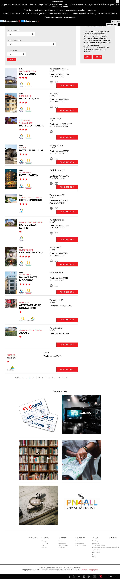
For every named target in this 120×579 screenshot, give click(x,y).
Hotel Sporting (30, 200)
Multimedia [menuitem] (96, 552)
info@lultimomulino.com (56, 261)
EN (115, 577)
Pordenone (25, 172)
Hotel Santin (28, 175)
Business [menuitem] (62, 548)
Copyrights (93, 570)
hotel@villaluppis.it (56, 233)
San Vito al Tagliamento (25, 122)
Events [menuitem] (61, 541)
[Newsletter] (100, 576)
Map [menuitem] (94, 557)
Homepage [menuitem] (33, 538)
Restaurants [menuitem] (79, 543)
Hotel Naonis (29, 98)
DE (111, 577)
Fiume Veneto (26, 250)
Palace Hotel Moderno (29, 279)
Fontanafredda (27, 71)
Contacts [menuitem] (113, 538)
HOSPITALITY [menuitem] (80, 538)
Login (87, 57)
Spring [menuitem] (44, 541)
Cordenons (25, 96)
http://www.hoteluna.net (51, 82)
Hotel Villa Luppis (27, 226)
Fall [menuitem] (43, 545)
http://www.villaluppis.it (51, 233)
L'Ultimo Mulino (31, 252)
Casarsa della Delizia (30, 197)
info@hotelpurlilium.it (56, 158)
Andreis (11, 355)
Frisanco (24, 302)
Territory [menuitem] (96, 538)
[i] (19, 21)
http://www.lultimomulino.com (51, 261)
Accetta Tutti (112, 25)
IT (108, 577)
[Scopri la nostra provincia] (94, 576)
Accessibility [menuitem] (96, 550)
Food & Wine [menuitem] (63, 545)
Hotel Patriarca (31, 125)
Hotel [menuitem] (77, 541)
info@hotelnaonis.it (56, 107)
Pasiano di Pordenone (31, 222)
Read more (66, 85)
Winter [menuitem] (44, 548)
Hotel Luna (27, 73)
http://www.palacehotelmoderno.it (51, 285)
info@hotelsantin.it (56, 183)
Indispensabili (11, 21)
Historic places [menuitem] (80, 545)
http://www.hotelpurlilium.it (51, 158)
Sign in (98, 57)
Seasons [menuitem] (45, 538)
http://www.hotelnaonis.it (51, 107)
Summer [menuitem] (45, 543)
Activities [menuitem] (62, 538)
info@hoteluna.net (56, 82)
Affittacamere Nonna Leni (30, 307)
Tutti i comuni (13, 31)
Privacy (85, 570)
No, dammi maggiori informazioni (60, 17)
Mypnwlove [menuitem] (96, 543)
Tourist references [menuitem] (98, 545)
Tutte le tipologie (14, 40)
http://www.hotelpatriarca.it (51, 131)
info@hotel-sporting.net (56, 208)
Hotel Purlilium (31, 150)
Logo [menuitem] (94, 554)
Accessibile (12, 50)
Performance (31, 21)
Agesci (12, 357)
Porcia (22, 148)
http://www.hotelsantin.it (51, 183)
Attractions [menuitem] (62, 543)
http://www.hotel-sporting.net (51, 208)
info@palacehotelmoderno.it (56, 285)
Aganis (24, 332)
